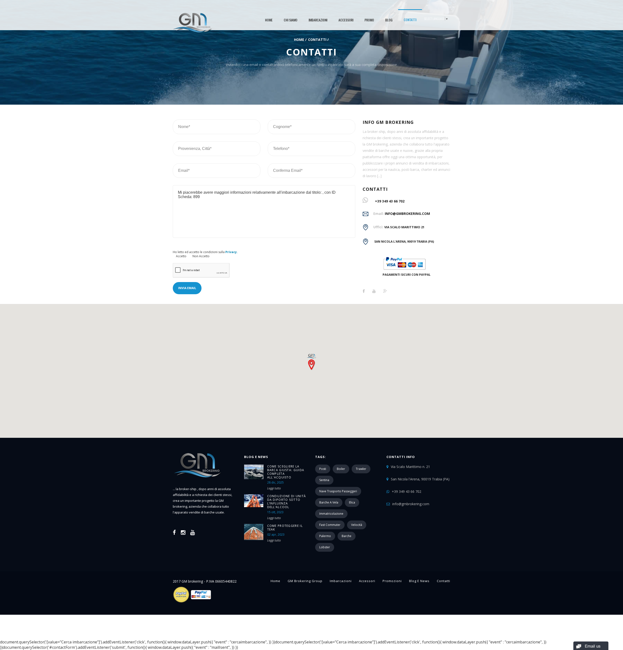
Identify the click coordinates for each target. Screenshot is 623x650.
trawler (361, 469)
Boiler (341, 469)
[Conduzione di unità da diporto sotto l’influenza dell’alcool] (254, 500)
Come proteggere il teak (285, 527)
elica (352, 502)
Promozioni (392, 581)
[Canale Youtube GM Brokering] (192, 532)
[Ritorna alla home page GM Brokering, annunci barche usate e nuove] (197, 483)
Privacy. (231, 252)
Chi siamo (290, 19)
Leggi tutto (274, 488)
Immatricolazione (331, 514)
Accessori (346, 19)
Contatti (410, 19)
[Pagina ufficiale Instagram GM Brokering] (183, 532)
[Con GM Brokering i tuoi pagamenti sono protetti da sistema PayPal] (192, 601)
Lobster (324, 547)
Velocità (356, 525)
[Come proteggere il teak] (254, 532)
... (379, 176)
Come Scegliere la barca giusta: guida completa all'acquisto (285, 472)
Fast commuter (329, 525)
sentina (324, 480)
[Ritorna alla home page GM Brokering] (192, 22)
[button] (311, 360)
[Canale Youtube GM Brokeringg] (374, 291)
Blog (389, 19)
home (269, 19)
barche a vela (328, 502)
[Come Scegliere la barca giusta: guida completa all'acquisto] (254, 472)
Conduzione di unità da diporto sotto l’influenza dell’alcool (286, 501)
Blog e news (419, 581)
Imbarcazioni (318, 19)
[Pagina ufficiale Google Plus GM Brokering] (385, 291)
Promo (369, 19)
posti (322, 469)
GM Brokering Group (305, 581)
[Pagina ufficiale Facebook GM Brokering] (364, 291)
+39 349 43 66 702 (389, 201)
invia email (187, 288)
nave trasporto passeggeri (338, 491)
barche (346, 536)
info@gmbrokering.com (407, 213)
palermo (325, 536)
